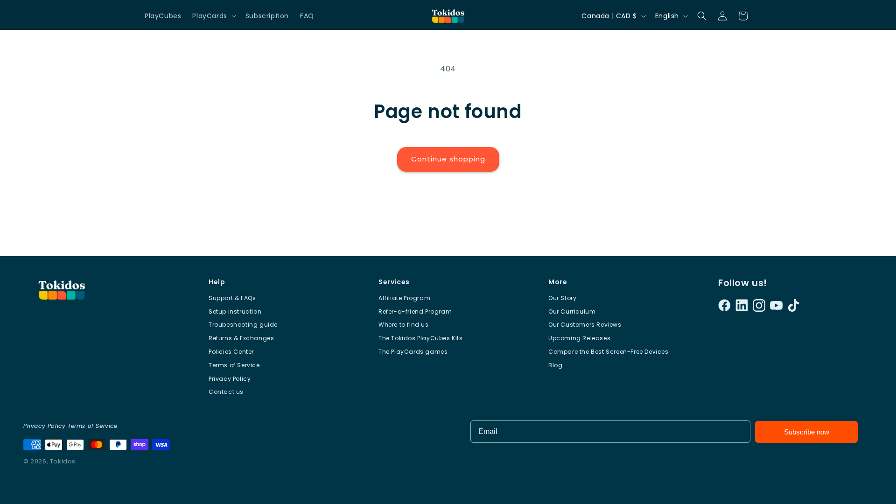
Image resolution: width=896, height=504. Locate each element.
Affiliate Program (404, 298)
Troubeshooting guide (243, 325)
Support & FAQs (232, 298)
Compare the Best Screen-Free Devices (608, 352)
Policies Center (231, 352)
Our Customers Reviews (585, 325)
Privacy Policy (230, 379)
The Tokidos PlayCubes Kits (420, 338)
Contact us (226, 392)
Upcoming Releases (579, 338)
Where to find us (403, 325)
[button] (213, 16)
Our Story (562, 298)
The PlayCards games (413, 352)
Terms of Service (234, 365)
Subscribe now (806, 432)
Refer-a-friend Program (415, 311)
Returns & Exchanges (241, 338)
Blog (555, 365)
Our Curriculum (571, 311)
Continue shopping (448, 159)
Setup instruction (235, 311)
